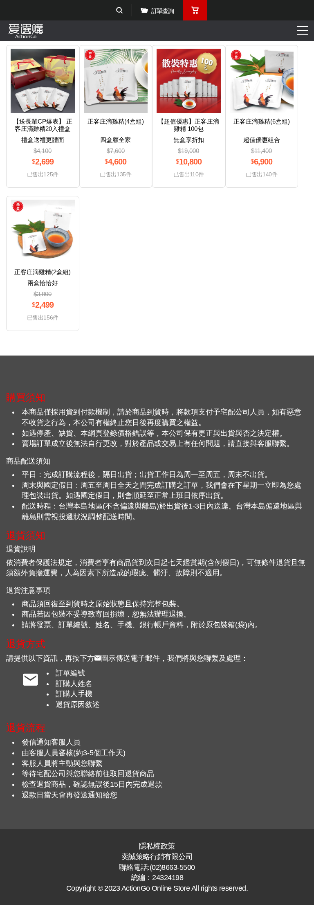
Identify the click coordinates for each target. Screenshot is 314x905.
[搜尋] (119, 10)
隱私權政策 (157, 846)
